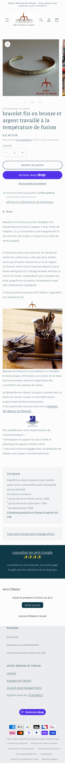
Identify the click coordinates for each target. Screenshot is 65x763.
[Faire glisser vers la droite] (40, 102)
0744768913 (36, 695)
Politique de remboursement (44, 743)
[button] (7, 20)
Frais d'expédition (24, 140)
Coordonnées (46, 754)
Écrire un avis (32, 605)
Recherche (12, 637)
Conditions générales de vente (25, 759)
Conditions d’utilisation (49, 748)
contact (11, 673)
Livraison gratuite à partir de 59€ (26, 652)
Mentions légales (50, 759)
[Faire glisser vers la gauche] (25, 102)
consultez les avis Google (32, 552)
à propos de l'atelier (19, 680)
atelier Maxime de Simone (25, 739)
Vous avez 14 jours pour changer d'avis (31, 533)
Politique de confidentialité (23, 644)
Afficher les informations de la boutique (30, 201)
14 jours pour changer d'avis (24, 687)
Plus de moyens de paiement (32, 183)
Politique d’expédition (26, 754)
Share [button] (9, 211)
